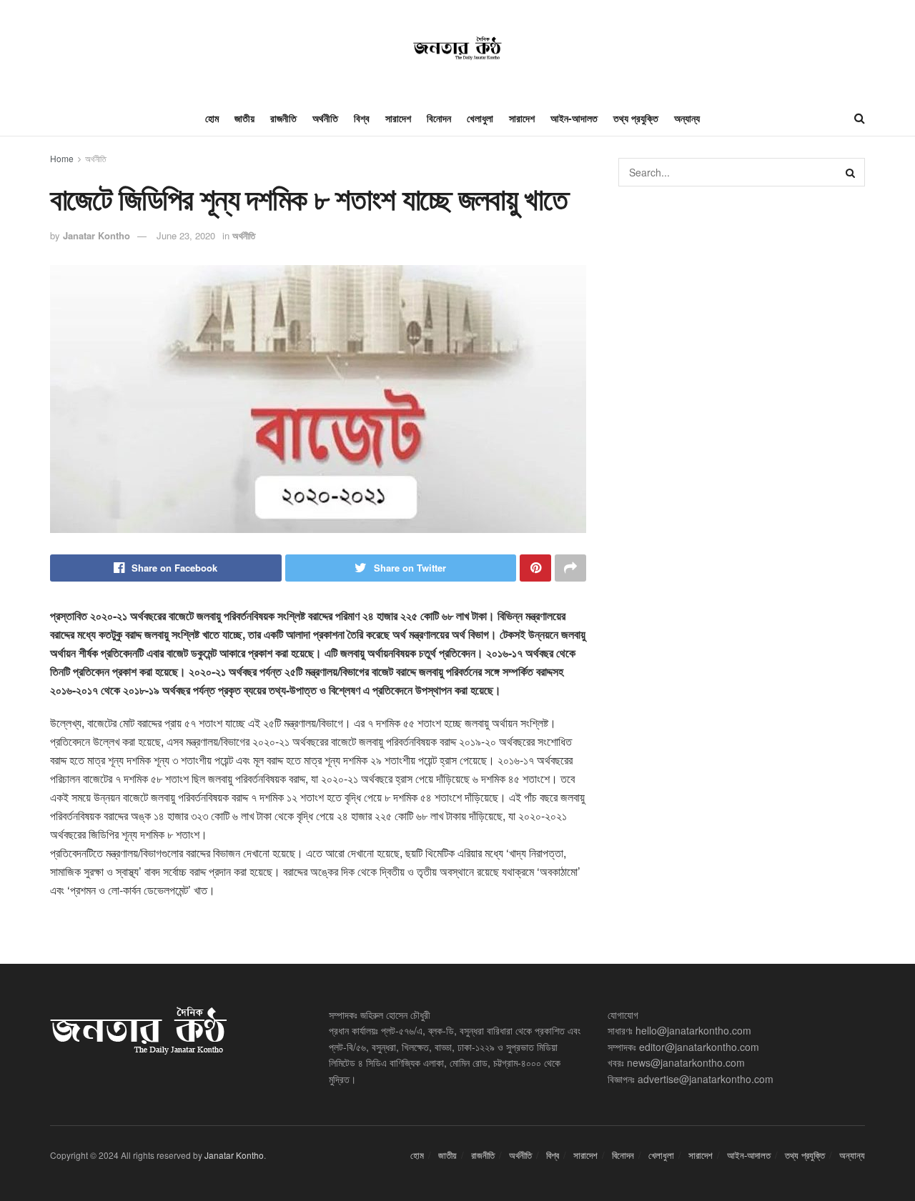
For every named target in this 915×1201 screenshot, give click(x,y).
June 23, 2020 (186, 235)
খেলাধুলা (480, 118)
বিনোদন (439, 118)
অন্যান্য (687, 118)
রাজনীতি (283, 118)
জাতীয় (244, 118)
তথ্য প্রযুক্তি (635, 118)
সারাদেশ (398, 118)
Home (62, 158)
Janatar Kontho (96, 235)
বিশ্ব (362, 118)
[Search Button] (850, 172)
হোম (212, 118)
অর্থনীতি (325, 118)
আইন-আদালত (574, 118)
